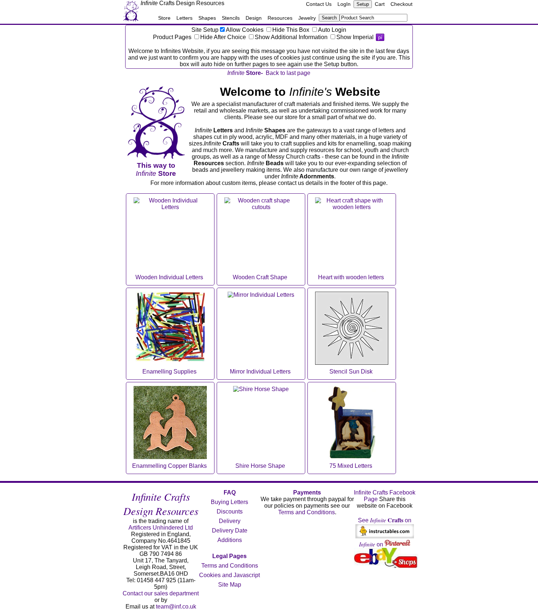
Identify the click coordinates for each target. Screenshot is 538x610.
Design (254, 18)
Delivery (229, 521)
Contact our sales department (161, 593)
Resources (280, 18)
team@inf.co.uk (176, 606)
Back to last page (288, 73)
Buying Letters (229, 502)
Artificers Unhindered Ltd (160, 527)
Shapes (207, 18)
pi (380, 37)
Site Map (229, 584)
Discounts (230, 511)
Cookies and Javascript (229, 575)
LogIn (344, 4)
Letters (184, 18)
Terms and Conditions (229, 565)
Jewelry (307, 18)
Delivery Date (229, 530)
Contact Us (319, 4)
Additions (229, 540)
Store (164, 18)
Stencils (231, 18)
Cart (380, 4)
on (372, 544)
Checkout (401, 4)
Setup (362, 4)
